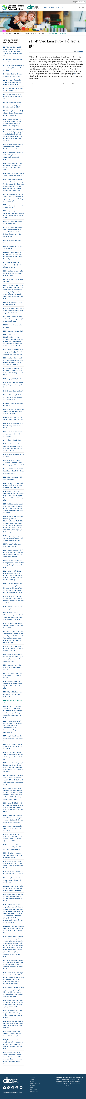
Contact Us (32, 1077)
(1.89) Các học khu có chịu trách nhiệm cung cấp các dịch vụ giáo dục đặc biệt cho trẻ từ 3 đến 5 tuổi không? (13, 865)
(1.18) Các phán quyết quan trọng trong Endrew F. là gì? (13, 206)
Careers (32, 1081)
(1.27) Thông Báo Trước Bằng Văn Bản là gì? (13, 280)
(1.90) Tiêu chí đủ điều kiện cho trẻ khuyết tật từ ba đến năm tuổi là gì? (13, 873)
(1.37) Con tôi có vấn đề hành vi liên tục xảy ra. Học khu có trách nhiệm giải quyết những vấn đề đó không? (13, 372)
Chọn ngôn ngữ (79, 1)
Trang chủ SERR (49, 7)
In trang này (80, 51)
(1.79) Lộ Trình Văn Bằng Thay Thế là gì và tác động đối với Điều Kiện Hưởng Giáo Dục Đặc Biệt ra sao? (13, 756)
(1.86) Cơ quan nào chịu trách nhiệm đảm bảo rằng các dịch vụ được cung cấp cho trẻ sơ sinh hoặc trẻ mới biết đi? (12, 838)
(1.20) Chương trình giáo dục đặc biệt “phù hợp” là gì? (13, 222)
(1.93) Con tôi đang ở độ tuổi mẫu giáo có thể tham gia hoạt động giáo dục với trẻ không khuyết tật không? (13, 898)
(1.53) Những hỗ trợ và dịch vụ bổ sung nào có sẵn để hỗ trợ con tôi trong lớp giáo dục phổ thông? (13, 485)
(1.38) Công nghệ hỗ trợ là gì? (12, 379)
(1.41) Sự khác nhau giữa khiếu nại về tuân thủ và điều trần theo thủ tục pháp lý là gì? (12, 397)
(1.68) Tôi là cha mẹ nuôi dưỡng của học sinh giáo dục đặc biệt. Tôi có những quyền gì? (13, 648)
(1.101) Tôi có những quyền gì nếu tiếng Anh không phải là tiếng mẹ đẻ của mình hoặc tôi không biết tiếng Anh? (13, 1014)
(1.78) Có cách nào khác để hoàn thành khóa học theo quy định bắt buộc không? (12, 746)
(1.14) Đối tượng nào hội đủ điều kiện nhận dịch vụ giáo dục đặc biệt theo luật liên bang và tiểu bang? (12, 166)
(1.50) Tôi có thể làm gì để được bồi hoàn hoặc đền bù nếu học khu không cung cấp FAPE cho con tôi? (13, 463)
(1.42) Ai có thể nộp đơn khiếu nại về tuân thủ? (13, 404)
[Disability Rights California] (11, 1080)
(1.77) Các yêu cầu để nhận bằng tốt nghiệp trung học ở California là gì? (13, 738)
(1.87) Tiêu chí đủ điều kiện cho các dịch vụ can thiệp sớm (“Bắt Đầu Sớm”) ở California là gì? (12, 847)
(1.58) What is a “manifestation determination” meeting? (12, 545)
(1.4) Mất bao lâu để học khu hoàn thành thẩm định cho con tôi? (13, 75)
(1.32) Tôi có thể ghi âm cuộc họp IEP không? (13, 326)
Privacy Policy (33, 1089)
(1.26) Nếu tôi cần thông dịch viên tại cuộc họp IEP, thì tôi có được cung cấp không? (13, 273)
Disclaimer (32, 1085)
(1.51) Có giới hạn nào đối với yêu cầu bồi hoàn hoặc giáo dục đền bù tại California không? (13, 471)
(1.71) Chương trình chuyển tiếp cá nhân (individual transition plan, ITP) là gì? (13, 675)
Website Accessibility (35, 1083)
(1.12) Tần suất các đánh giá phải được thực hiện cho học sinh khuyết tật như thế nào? (13, 147)
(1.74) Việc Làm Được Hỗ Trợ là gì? (13, 701)
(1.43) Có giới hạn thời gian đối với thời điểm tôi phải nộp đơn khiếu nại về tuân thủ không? (13, 411)
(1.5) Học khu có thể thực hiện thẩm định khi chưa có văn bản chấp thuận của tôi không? (12, 82)
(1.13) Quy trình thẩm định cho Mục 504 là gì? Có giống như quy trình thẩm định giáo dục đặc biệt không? (13, 156)
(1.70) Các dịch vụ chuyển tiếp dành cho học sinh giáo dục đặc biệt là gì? (12, 667)
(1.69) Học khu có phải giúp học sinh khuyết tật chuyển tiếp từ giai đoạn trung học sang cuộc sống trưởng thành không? (13, 658)
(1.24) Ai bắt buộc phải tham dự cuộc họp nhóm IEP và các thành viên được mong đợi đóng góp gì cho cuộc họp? (12, 256)
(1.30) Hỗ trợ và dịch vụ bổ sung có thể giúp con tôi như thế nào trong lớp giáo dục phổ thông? (13, 311)
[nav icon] (83, 7)
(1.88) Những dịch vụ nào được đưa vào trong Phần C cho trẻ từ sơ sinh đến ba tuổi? (12, 855)
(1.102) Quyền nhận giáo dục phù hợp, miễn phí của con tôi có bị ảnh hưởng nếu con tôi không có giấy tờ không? (13, 1024)
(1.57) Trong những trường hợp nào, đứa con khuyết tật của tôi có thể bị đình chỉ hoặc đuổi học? (13, 538)
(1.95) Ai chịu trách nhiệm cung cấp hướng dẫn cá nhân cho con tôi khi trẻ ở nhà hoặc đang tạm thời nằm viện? (13, 929)
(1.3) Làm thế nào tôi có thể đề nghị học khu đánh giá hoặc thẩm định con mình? (13, 68)
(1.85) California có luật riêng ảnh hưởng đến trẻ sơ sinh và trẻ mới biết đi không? (13, 828)
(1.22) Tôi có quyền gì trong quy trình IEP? (12, 241)
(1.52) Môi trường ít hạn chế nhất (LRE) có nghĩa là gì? (12, 478)
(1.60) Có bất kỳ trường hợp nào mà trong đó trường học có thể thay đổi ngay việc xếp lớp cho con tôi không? (13, 564)
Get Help (32, 1079)
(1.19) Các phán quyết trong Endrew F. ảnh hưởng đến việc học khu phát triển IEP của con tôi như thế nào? (13, 214)
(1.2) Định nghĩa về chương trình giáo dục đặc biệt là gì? (12, 61)
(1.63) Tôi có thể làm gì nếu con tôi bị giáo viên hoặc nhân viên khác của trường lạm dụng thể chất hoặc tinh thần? (13, 600)
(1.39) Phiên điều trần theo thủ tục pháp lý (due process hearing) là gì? (13, 385)
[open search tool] (80, 7)
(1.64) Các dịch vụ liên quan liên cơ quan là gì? (12, 608)
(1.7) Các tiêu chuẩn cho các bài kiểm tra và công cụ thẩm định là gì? (12, 97)
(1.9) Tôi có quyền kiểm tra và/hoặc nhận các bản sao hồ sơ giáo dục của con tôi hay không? (13, 113)
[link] (33, 9)
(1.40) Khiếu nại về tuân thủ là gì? (13, 391)
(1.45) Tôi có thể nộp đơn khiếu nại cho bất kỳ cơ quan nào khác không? (13, 426)
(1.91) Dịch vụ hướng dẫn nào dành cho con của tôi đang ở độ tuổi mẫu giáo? (12, 880)
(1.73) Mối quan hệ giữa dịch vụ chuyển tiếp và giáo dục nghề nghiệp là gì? (12, 694)
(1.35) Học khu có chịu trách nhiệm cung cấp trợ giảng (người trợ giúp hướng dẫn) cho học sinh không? (13, 352)
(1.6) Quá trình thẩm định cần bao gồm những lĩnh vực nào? (13, 89)
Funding (32, 1087)
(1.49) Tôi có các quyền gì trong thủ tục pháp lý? (13, 455)
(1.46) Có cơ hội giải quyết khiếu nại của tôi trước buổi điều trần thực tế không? (12, 434)
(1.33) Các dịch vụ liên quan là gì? (13, 331)
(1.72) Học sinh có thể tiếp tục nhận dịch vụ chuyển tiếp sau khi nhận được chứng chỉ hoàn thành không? (13, 685)
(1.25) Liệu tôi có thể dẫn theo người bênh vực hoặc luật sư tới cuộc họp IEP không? (12, 265)
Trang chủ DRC (60, 7)
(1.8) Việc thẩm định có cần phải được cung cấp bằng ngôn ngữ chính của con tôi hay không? (12, 105)
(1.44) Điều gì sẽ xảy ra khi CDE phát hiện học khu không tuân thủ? (13, 418)
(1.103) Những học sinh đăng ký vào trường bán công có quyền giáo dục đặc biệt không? (12, 1034)
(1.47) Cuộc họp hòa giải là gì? (12, 440)
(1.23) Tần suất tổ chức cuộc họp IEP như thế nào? (12, 247)
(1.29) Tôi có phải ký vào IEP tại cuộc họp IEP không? (12, 303)
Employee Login (34, 1091)
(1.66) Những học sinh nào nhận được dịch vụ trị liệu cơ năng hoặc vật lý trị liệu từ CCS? (13, 625)
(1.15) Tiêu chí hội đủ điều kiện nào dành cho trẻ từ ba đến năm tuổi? (13, 174)
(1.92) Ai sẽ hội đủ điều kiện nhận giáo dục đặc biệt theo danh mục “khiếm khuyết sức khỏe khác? (13, 888)
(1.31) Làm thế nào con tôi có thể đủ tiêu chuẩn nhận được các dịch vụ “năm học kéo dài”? (13, 319)
